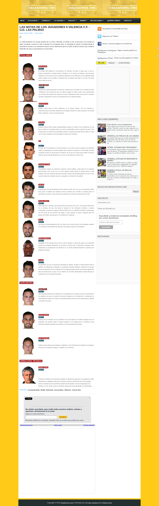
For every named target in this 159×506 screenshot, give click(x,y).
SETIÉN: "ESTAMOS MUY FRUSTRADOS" (122, 147)
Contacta (128, 20)
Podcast (72, 20)
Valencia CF (67, 389)
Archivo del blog (124, 63)
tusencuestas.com (104, 202)
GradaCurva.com (67, 503)
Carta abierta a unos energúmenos (119, 124)
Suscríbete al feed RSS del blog (114, 29)
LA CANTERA (59, 20)
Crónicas (46, 20)
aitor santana (93, 503)
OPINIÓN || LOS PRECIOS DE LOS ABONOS (123, 136)
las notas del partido (34, 389)
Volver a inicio (58, 425)
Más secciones (97, 20)
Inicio (22, 20)
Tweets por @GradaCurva (106, 208)
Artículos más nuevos (26, 425)
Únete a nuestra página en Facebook (117, 44)
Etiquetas (111, 63)
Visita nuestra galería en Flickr (126, 58)
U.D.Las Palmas (59, 389)
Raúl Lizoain (49, 389)
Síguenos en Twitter (110, 36)
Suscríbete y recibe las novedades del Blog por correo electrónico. (118, 217)
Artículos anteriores (89, 425)
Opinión (83, 20)
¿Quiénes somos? (113, 20)
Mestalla (43, 389)
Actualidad (33, 20)
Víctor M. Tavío (76, 389)
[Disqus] (57, 461)
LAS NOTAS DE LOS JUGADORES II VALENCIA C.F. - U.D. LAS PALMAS (55, 28)
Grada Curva (107, 503)
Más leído (101, 63)
